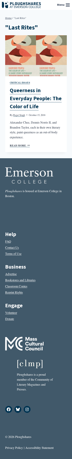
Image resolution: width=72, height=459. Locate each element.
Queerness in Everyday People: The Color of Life (36, 98)
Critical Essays (20, 82)
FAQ (8, 241)
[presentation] (36, 55)
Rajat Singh (19, 115)
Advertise (11, 274)
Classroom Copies (16, 286)
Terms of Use (13, 254)
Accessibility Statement (39, 448)
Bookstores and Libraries (20, 280)
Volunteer (11, 313)
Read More (20, 145)
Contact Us (12, 247)
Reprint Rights (14, 292)
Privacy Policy (14, 448)
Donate (9, 319)
